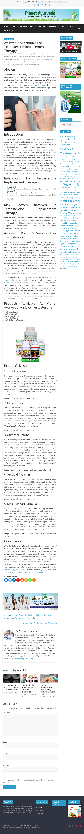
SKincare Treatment (69, 249)
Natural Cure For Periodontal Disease (40, 623)
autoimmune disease (67, 136)
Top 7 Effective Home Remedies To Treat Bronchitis (29, 688)
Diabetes (10, 189)
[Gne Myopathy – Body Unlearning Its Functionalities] (12, 675)
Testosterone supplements (32, 64)
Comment (7, 712)
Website (6, 765)
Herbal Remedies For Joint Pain (70, 197)
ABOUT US (14, 26)
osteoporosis (21, 197)
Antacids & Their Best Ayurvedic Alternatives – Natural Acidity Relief (53, 3)
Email (5, 754)
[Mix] (26, 580)
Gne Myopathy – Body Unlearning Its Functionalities (11, 687)
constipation (71, 178)
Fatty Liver (74, 187)
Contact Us (39, 814)
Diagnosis (70, 184)
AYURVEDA (24, 26)
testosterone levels (35, 85)
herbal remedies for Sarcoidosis (70, 207)
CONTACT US (8, 31)
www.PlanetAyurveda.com (14, 570)
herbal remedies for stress (68, 220)
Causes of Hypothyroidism (68, 174)
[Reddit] (22, 580)
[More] (34, 580)
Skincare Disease (67, 246)
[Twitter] (10, 580)
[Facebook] (6, 580)
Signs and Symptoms (69, 244)
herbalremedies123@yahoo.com (34, 572)
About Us (39, 807)
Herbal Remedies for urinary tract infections (70, 228)
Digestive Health (65, 187)
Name (6, 742)
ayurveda (67, 139)
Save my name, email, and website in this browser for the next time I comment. (29, 781)
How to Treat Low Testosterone (26, 56)
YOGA (71, 26)
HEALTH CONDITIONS (37, 26)
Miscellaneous (9, 39)
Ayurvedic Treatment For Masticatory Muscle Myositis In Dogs (48, 689)
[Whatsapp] (30, 580)
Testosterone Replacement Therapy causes (23, 59)
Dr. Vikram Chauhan (24, 54)
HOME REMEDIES (53, 26)
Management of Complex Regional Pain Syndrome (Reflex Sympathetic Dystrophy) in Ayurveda (30, 616)
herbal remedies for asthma (68, 190)
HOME (6, 26)
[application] (71, 47)
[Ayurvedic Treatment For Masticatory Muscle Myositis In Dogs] (49, 675)
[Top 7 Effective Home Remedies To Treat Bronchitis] (30, 675)
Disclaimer (39, 810)
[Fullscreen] (79, 51)
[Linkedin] (14, 580)
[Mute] (77, 51)
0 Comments (36, 54)
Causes (75, 169)
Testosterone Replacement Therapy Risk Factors (28, 62)
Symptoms (66, 252)
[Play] (63, 51)
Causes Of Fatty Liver (69, 171)
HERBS (64, 26)
